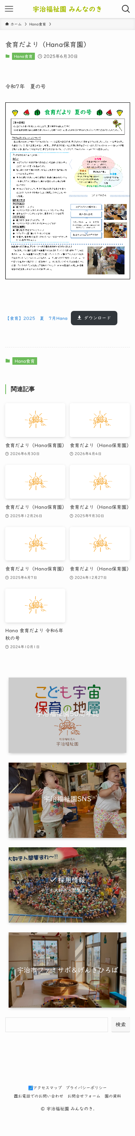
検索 (121, 1024)
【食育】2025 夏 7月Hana (36, 318)
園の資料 (113, 1096)
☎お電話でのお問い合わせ (38, 1096)
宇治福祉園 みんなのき (67, 9)
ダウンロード (97, 318)
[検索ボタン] (126, 9)
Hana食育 (23, 56)
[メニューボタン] (9, 9)
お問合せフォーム (84, 1096)
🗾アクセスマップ (45, 1088)
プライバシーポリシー (86, 1088)
